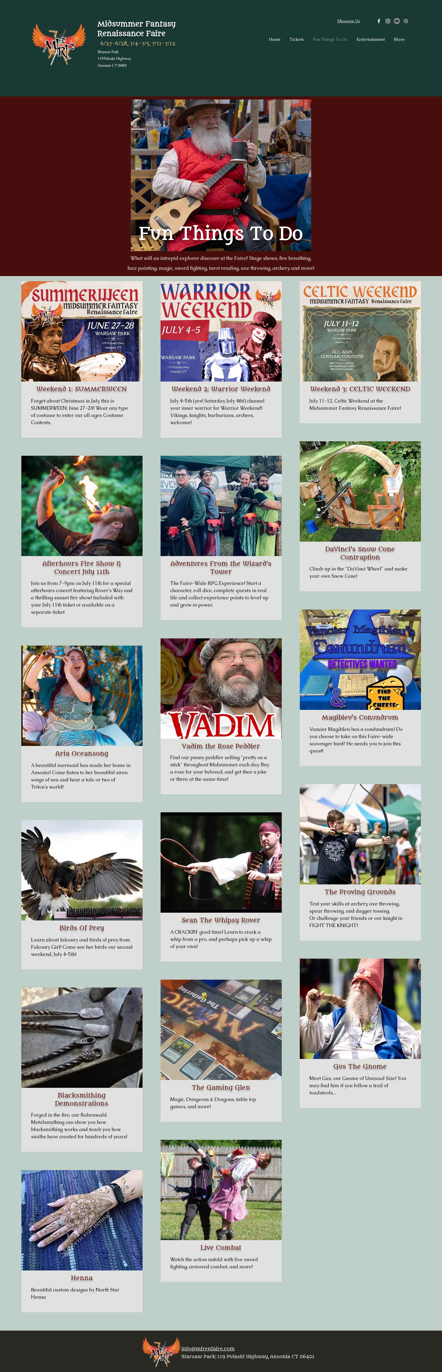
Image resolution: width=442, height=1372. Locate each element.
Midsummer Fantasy (136, 24)
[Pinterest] (406, 21)
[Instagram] (388, 21)
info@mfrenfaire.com (208, 1349)
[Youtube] (397, 21)
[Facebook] (379, 21)
